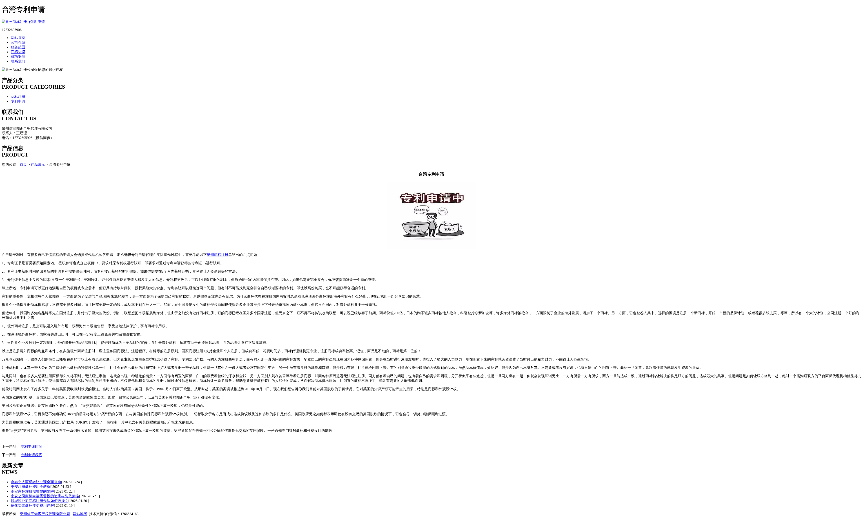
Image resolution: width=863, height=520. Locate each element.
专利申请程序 (31, 455)
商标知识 (18, 52)
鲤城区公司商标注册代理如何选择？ (39, 501)
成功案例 (18, 56)
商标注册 (18, 97)
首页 (23, 164)
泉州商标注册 (217, 255)
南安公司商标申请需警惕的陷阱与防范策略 (45, 496)
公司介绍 (18, 42)
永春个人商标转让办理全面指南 (36, 482)
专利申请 (18, 101)
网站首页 (18, 38)
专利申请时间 (31, 446)
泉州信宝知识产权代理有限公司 (45, 514)
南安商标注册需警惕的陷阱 (32, 491)
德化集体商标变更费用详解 (32, 505)
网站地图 (80, 514)
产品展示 (38, 164)
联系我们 (18, 61)
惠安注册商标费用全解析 (30, 487)
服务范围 (18, 47)
